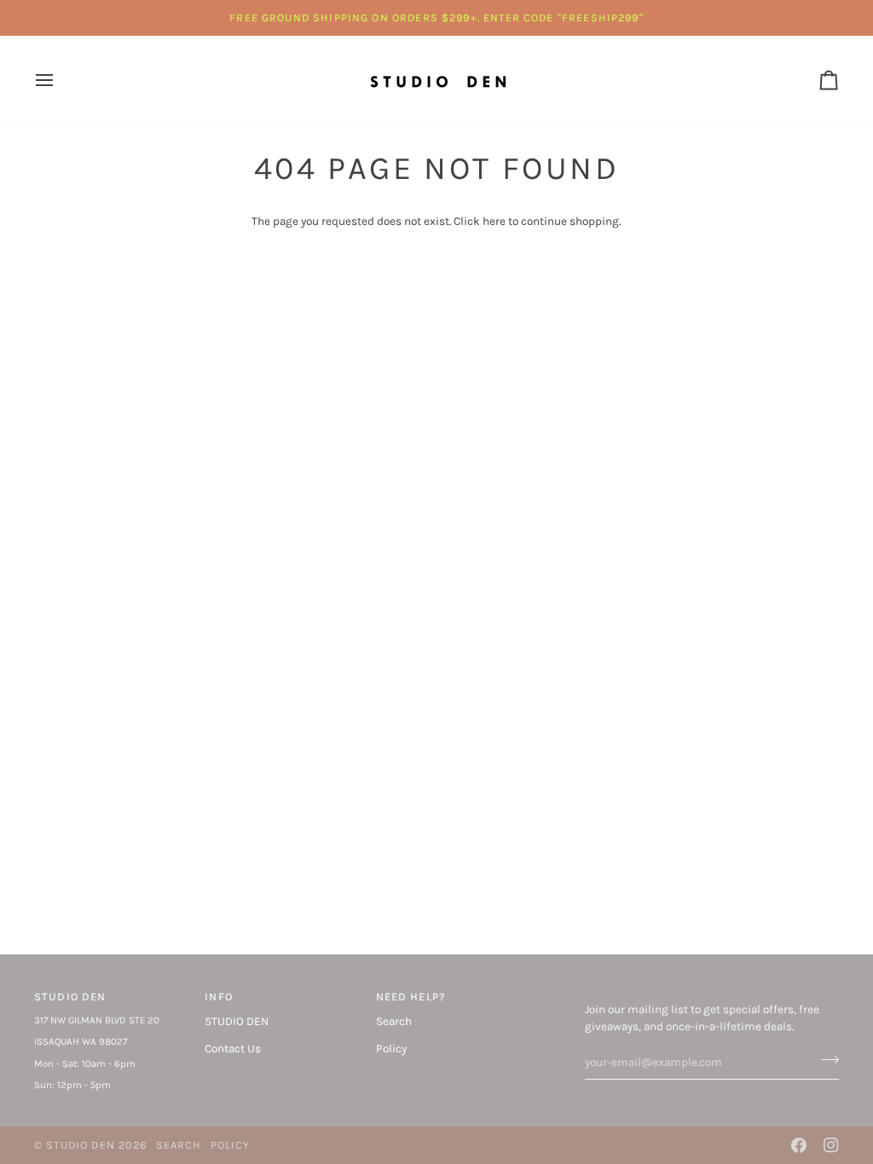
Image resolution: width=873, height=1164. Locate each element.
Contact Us (233, 1048)
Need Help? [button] (411, 996)
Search (394, 1021)
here (494, 221)
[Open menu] (59, 80)
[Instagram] (831, 1145)
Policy (391, 1048)
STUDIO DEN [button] (70, 996)
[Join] (825, 1060)
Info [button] (219, 996)
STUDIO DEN (237, 1021)
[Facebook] (799, 1145)
